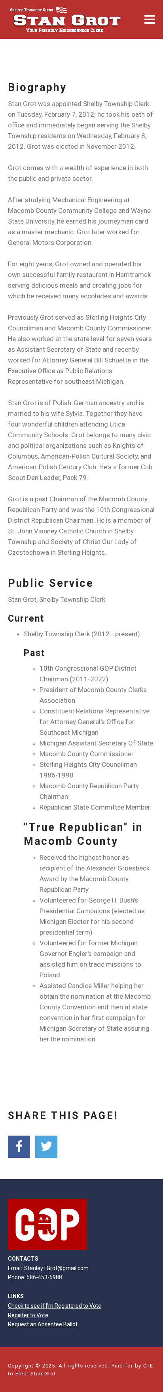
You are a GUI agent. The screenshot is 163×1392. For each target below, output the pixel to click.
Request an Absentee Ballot (43, 1324)
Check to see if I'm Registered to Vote (54, 1306)
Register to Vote (28, 1315)
